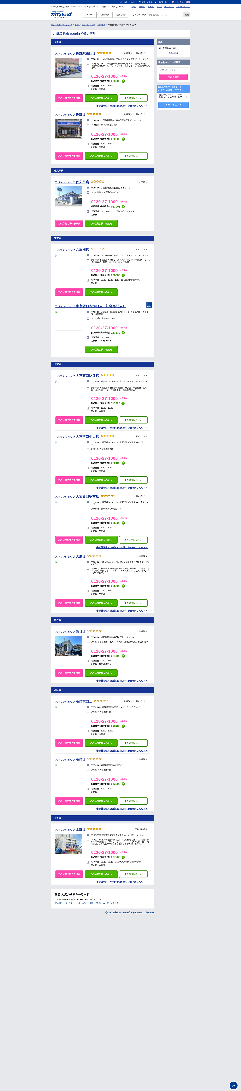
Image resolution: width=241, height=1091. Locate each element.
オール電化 (83, 903)
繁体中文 (151, 7)
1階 (91, 903)
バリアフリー (70, 903)
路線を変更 (173, 53)
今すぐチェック (173, 105)
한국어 (159, 7)
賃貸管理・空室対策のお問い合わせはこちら (121, 106)
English (134, 7)
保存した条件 (147, 2)
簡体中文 (142, 7)
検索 (187, 15)
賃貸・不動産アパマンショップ (61, 25)
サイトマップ (169, 7)
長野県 (77, 25)
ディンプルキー (113, 903)
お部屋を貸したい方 (183, 7)
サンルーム (100, 903)
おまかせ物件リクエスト (127, 2)
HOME (89, 15)
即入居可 (59, 903)
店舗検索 (105, 15)
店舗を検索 (173, 76)
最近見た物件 (163, 2)
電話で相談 (121, 15)
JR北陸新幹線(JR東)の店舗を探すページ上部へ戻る (131, 912)
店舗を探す (101, 25)
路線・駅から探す (88, 25)
